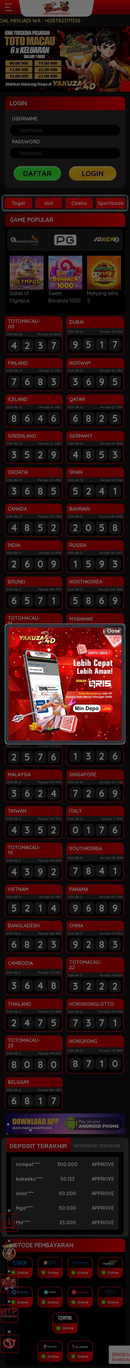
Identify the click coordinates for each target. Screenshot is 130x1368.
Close (113, 631)
